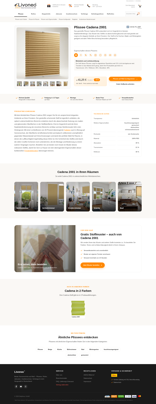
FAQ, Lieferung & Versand (65, 381)
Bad (82, 349)
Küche (59, 349)
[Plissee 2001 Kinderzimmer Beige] (32, 83)
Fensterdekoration (31, 151)
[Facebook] (16, 386)
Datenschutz (88, 378)
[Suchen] (138, 14)
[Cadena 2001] (65, 83)
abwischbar (72, 355)
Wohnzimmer (71, 349)
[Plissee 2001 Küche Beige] (39, 83)
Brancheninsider (61, 378)
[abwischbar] (91, 55)
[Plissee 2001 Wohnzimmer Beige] (19, 83)
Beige (50, 349)
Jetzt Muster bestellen (91, 265)
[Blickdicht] (76, 55)
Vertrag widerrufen (62, 385)
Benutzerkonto (130, 0)
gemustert (84, 355)
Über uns (59, 375)
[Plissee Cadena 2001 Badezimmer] (58, 83)
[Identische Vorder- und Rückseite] (95, 55)
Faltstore (67, 130)
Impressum (87, 381)
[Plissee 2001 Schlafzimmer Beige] (26, 83)
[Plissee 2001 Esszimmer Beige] (52, 83)
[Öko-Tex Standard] (115, 55)
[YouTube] (21, 386)
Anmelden (138, 0)
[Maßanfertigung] (110, 55)
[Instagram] (25, 386)
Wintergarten (94, 349)
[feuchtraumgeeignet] (81, 55)
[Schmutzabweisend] (86, 55)
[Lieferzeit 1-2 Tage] (105, 55)
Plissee (40, 349)
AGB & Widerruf (89, 375)
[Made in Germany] (100, 55)
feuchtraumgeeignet (111, 349)
